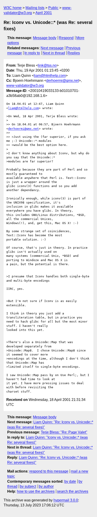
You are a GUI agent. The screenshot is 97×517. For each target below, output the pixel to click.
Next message (52, 48)
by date (70, 481)
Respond (66, 38)
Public (53, 8)
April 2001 (43, 13)
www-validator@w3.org (25, 85)
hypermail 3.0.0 (65, 500)
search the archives (72, 491)
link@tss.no (47, 65)
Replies (73, 53)
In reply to (32, 53)
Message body (44, 38)
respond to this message (48, 471)
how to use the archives (36, 491)
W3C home (13, 8)
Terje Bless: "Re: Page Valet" (64, 432)
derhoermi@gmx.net (62, 80)
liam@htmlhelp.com (50, 75)
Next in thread (54, 53)
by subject (28, 486)
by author (46, 486)
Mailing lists (34, 8)
